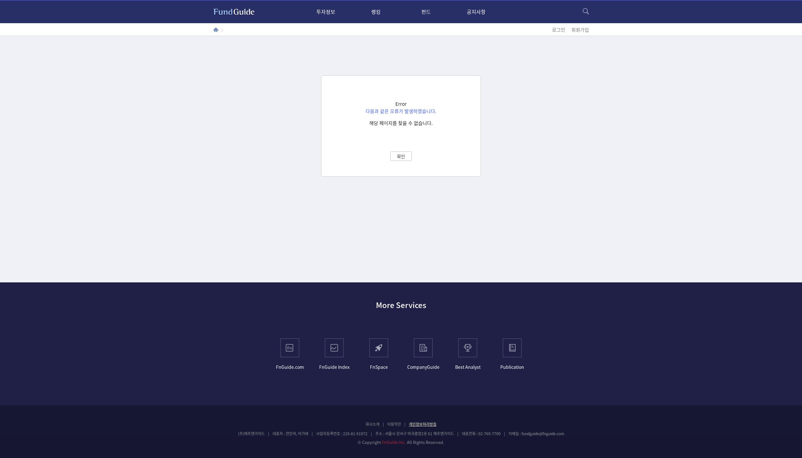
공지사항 (476, 11)
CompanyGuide (423, 367)
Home (216, 30)
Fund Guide (234, 12)
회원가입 (580, 29)
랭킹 (376, 11)
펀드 (426, 11)
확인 (401, 156)
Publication (512, 367)
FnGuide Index (334, 367)
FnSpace (379, 367)
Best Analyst (468, 367)
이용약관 (394, 424)
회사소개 (372, 424)
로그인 (558, 29)
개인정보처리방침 (422, 424)
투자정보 (325, 11)
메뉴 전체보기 (586, 11)
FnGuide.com (290, 367)
